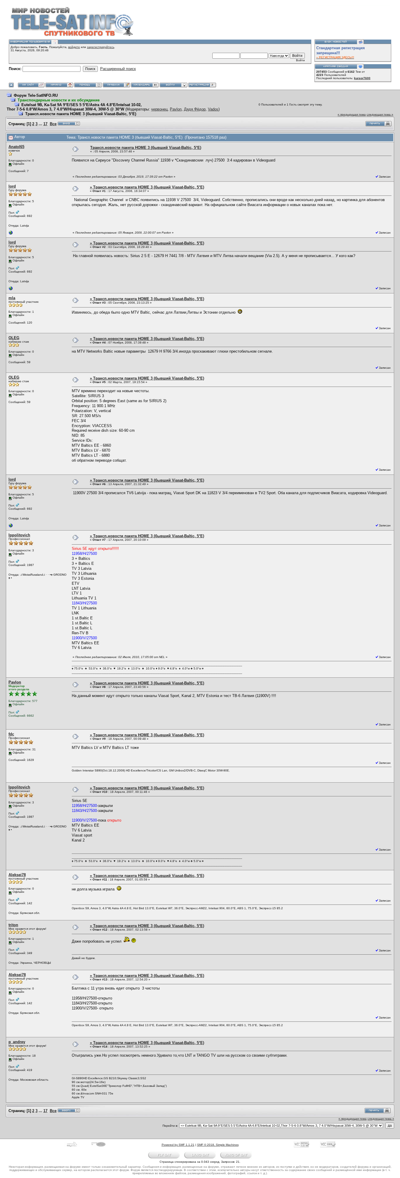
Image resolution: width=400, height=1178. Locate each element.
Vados (213, 109)
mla (11, 298)
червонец (159, 109)
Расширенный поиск (118, 69)
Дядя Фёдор (195, 109)
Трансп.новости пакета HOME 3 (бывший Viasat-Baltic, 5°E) (80, 114)
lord (12, 186)
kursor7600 (362, 78)
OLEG (13, 338)
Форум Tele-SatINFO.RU (36, 95)
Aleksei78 (17, 875)
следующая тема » (380, 114)
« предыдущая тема (352, 114)
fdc (11, 734)
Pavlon (176, 109)
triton (13, 925)
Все (53, 124)
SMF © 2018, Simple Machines (218, 1144)
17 (45, 124)
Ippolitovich (19, 535)
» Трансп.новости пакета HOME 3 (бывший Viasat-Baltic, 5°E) (147, 187)
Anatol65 (16, 147)
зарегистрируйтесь (100, 47)
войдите (74, 47)
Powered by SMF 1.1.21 (178, 1144)
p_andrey (16, 1042)
